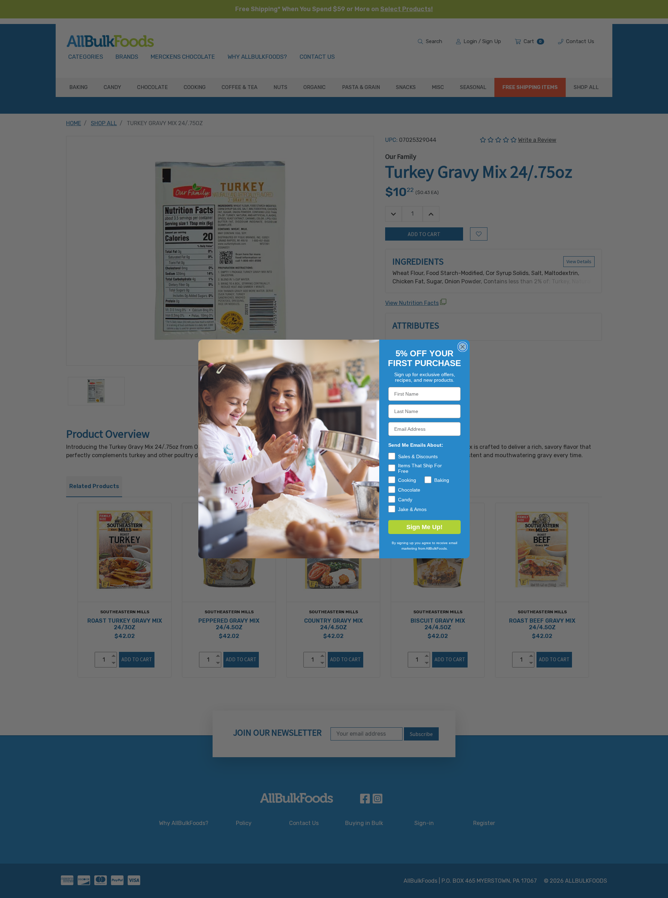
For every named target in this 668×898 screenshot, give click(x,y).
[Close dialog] (462, 346)
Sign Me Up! (424, 527)
